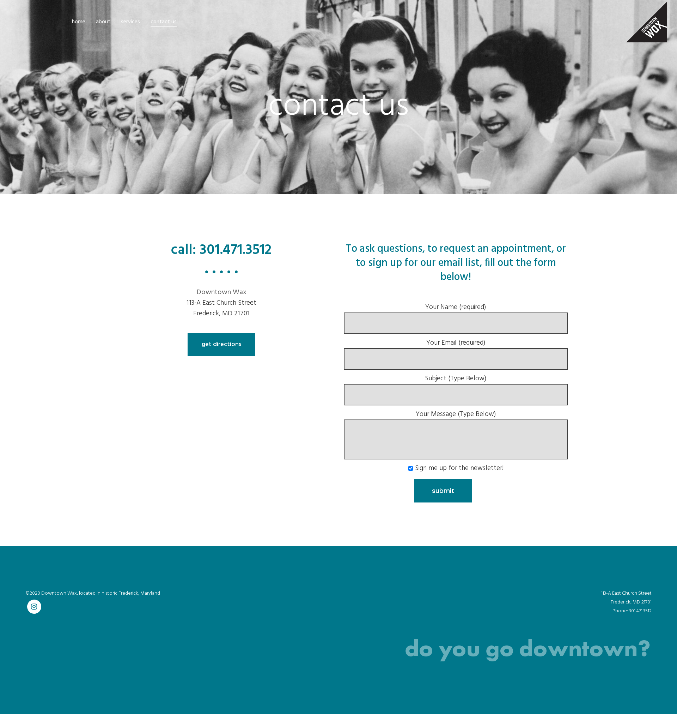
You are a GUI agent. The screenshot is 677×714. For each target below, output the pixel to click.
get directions (221, 344)
